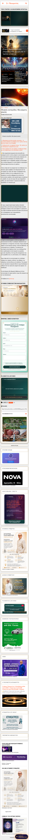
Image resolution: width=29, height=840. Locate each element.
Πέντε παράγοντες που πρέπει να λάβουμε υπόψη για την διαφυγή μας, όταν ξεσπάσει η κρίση (13, 149)
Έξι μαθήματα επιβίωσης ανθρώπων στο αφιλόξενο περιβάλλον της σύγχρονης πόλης (13, 437)
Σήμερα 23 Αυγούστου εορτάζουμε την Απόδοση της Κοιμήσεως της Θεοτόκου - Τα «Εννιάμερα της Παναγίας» (18, 30)
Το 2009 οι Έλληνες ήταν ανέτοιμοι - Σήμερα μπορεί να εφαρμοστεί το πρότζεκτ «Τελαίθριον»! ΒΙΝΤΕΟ (12, 425)
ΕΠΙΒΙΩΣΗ (6, 107)
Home (2, 107)
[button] (14, 507)
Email (4, 343)
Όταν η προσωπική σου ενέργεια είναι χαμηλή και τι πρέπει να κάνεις (14, 51)
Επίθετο (4, 338)
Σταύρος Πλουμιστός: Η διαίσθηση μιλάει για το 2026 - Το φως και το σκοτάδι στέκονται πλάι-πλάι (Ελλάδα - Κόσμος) (13, 688)
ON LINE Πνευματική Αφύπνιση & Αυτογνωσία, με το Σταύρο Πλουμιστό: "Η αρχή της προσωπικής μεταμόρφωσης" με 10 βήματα (21, 76)
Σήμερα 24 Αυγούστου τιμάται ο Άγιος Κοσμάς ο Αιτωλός (7, 79)
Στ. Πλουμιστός (12, 3)
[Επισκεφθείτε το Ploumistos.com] (6, 18)
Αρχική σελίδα (8, 811)
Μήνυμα (4, 354)
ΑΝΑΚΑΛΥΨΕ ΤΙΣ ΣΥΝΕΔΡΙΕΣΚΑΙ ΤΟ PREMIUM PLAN (14, 522)
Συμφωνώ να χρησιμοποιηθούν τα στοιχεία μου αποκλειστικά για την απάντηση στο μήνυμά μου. (14, 363)
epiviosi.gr (11, 278)
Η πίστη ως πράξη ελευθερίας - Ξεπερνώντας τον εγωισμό (11, 67)
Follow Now (11, 461)
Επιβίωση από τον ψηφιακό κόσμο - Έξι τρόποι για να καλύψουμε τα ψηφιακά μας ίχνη (14, 146)
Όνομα (4, 332)
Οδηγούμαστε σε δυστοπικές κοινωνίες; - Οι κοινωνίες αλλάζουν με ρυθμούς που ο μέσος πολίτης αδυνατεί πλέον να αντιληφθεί (14, 142)
